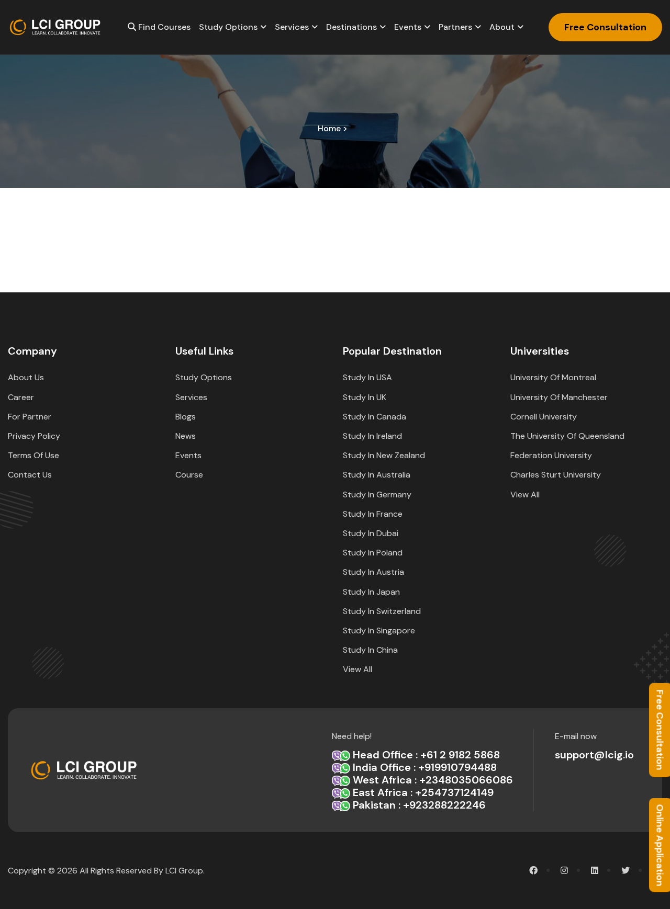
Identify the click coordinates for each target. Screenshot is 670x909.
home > (333, 128)
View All (357, 669)
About (502, 26)
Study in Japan (371, 591)
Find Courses (163, 26)
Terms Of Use (33, 455)
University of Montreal (553, 377)
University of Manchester (559, 397)
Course (189, 474)
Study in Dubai (370, 533)
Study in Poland (373, 552)
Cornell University (543, 416)
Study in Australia (376, 474)
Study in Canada (374, 416)
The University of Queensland (567, 435)
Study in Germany (377, 494)
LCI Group (184, 870)
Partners (455, 26)
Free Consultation (605, 27)
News (185, 435)
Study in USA (367, 377)
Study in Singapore (379, 630)
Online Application (659, 845)
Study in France (373, 513)
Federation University (551, 455)
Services (292, 26)
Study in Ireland (372, 435)
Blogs (185, 416)
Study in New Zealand (384, 455)
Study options (228, 26)
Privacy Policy (34, 435)
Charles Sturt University (555, 474)
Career (21, 397)
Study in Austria (373, 571)
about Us (26, 377)
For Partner (29, 416)
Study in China (370, 649)
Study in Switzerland (382, 611)
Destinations (351, 26)
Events (407, 26)
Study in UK (364, 397)
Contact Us (30, 474)
